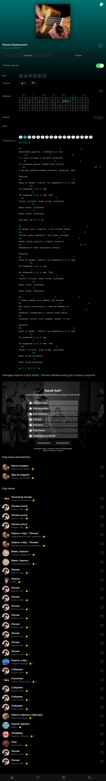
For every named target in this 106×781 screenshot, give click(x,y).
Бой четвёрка (40, 414)
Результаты (62, 443)
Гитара (78, 55)
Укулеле (28, 55)
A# (29, 137)
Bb (34, 137)
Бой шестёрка (40, 403)
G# (91, 137)
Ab (21, 137)
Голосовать (43, 443)
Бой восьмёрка (40, 408)
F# (78, 137)
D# (60, 137)
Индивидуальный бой (44, 436)
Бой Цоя (37, 419)
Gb (82, 137)
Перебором (39, 430)
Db (51, 137)
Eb (64, 137)
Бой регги (38, 425)
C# (47, 137)
